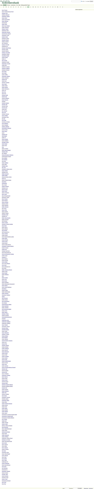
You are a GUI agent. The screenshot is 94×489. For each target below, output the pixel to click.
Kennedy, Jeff (4, 104)
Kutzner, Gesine (5, 472)
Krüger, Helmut (5, 405)
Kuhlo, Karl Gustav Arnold (7, 441)
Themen (8, 5)
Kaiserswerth (4, 22)
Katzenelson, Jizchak (6, 63)
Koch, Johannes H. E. (6, 266)
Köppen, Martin (5, 290)
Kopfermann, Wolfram (6, 323)
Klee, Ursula (4, 184)
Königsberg (4, 288)
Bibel (19, 5)
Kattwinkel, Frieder (5, 62)
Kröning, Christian (5, 394)
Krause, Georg (5, 353)
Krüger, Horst (4, 406)
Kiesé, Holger (4, 143)
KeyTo (3, 132)
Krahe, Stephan (5, 339)
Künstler (4, 5)
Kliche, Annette (5, 211)
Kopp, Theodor (5, 324)
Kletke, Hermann (5, 206)
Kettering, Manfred (5, 126)
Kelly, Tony (4, 93)
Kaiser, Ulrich (4, 24)
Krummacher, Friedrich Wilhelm (8, 417)
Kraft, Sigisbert (5, 337)
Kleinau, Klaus (5, 189)
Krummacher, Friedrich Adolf (7, 416)
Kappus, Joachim (5, 41)
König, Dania (4, 280)
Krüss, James (4, 413)
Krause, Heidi (4, 354)
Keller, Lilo (4, 90)
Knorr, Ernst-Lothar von (6, 252)
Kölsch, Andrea (5, 277)
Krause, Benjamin (5, 351)
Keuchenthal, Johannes (6, 128)
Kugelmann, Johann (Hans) (7, 438)
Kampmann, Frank (5, 35)
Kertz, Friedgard (5, 125)
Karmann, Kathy (5, 49)
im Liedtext (88, 1)
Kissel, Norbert (5, 170)
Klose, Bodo (4, 225)
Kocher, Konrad (5, 260)
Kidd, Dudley (4, 136)
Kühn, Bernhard (5, 427)
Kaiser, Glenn (4, 18)
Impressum (91, 488)
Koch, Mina (4, 268)
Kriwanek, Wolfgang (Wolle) (7, 386)
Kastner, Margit (5, 57)
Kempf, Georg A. (5, 99)
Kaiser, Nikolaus (5, 21)
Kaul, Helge (4, 71)
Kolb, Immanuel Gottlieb (6, 309)
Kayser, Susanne (5, 77)
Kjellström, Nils (5, 172)
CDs (17, 5)
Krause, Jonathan (5, 356)
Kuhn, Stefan (4, 446)
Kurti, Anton (4, 466)
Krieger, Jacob (4, 380)
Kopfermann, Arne (5, 320)
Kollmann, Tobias (5, 313)
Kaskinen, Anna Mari (6, 52)
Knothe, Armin (4, 255)
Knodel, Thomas (5, 247)
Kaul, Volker (4, 73)
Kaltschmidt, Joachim (6, 32)
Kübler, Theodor (5, 422)
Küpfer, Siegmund (5, 435)
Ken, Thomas (4, 110)
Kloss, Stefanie (5, 228)
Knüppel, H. (4, 257)
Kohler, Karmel (5, 299)
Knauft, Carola (4, 241)
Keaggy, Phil (4, 79)
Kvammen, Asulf (5, 477)
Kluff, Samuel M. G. (5, 232)
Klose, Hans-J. (5, 227)
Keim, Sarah (4, 84)
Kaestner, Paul (5, 13)
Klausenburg (4, 183)
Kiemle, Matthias (5, 140)
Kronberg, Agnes (5, 398)
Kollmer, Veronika (5, 315)
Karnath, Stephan (5, 51)
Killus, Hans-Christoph (6, 150)
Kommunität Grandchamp (7, 317)
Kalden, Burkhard (5, 27)
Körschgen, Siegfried (6, 295)
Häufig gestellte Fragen (25, 5)
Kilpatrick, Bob (5, 151)
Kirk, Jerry (4, 167)
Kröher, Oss (4, 392)
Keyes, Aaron (4, 131)
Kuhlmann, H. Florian (6, 439)
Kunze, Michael (5, 455)
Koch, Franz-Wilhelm (6, 263)
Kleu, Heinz (4, 208)
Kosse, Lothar (4, 331)
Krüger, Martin (4, 408)
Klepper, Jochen (5, 203)
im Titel (83, 1)
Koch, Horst (4, 265)
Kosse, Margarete (5, 332)
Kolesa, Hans (4, 310)
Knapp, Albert (4, 238)
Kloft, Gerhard (4, 221)
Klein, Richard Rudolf (6, 195)
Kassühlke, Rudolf (5, 55)
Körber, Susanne (5, 293)
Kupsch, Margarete (5, 463)
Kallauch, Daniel (5, 29)
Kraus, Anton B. (5, 350)
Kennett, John (4, 107)
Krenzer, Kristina (5, 370)
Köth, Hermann (5, 298)
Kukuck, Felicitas (5, 449)
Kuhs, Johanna (5, 447)
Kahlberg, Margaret (5, 14)
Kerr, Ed (3, 118)
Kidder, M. (4, 137)
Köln (3, 276)
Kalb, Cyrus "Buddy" (6, 25)
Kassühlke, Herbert (5, 54)
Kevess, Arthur (5, 129)
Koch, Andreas (5, 258)
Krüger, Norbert (5, 409)
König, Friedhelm (5, 282)
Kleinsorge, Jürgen (5, 197)
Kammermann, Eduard (6, 33)
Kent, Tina (4, 112)
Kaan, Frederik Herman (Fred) (7, 11)
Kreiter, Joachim (5, 365)
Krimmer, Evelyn (5, 381)
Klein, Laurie (4, 194)
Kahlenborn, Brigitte (6, 16)
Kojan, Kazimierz (5, 306)
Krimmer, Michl (5, 383)
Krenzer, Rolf (4, 372)
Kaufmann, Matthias (6, 68)
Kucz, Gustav (4, 419)
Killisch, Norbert (5, 148)
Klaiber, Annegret (5, 173)
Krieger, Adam (4, 378)
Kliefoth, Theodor (5, 213)
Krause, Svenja (5, 362)
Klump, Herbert (5, 233)
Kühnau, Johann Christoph (7, 425)
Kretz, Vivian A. (5, 376)
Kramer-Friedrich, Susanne (7, 340)
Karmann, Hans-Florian (6, 47)
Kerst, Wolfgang (5, 123)
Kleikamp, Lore (5, 188)
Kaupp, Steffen (5, 74)
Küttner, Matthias (5, 436)
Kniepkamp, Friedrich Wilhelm (8, 246)
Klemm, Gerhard (5, 202)
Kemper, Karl (4, 96)
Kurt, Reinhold (4, 468)
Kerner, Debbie (5, 115)
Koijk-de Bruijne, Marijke (6, 304)
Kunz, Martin (4, 458)
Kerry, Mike (4, 120)
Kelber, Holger (4, 85)
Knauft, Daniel (4, 243)
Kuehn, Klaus (4, 430)
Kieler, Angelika (5, 139)
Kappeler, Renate (5, 40)
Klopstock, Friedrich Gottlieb (7, 224)
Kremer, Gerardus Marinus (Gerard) (8, 367)
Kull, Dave (4, 450)
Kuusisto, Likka (5, 474)
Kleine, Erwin (4, 191)
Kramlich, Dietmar (5, 345)
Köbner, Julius (4, 271)
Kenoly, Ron (4, 109)
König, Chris (4, 279)
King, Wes (4, 161)
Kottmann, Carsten (5, 334)
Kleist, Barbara (5, 200)
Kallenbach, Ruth (5, 30)
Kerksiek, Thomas (5, 114)
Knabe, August (5, 235)
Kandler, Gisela (5, 36)
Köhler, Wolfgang (5, 274)
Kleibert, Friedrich (5, 186)
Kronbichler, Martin (5, 400)
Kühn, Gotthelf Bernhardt (6, 428)
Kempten (3, 101)
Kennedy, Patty (5, 106)
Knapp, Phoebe (5, 239)
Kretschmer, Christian (6, 375)
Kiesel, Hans (4, 145)
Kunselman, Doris (5, 452)
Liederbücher (13, 5)
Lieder (1, 5)
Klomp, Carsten (5, 222)
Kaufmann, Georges (6, 66)
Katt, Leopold (4, 60)
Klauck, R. (4, 178)
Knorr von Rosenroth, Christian (8, 254)
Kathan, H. (4, 58)
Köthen (3, 296)
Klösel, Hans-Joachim (6, 217)
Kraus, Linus (4, 364)
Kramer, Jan (4, 342)
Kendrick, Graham (5, 103)
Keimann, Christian (5, 82)
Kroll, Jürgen (4, 395)
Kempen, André (5, 95)
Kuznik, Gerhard (5, 476)
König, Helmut (4, 285)
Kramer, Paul (4, 343)
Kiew (3, 147)
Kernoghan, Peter (5, 117)
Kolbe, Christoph (5, 307)
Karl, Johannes (5, 43)
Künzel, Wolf (4, 433)
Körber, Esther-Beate (6, 291)
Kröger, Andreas (5, 389)
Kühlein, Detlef (5, 424)
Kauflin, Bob (4, 65)
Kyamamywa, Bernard (6, 480)
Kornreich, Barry (5, 328)
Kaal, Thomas (4, 10)
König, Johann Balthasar (6, 287)
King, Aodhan (4, 158)
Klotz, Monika (4, 230)
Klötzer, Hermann (5, 219)
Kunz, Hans (4, 457)
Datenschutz (86, 488)
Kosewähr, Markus (5, 329)
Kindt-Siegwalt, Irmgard (6, 156)
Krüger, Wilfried (5, 411)
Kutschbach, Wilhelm (6, 471)
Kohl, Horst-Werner (5, 301)
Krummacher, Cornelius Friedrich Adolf (9, 414)
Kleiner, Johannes (5, 192)
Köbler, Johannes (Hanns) (7, 269)
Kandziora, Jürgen (5, 38)
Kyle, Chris (4, 482)
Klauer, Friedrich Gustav (6, 180)
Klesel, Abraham (5, 205)
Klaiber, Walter (5, 175)
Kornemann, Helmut (6, 326)
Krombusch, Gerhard (6, 397)
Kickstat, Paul (4, 134)
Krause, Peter (4, 359)
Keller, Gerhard (5, 87)
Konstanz (4, 318)
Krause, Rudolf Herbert (6, 361)
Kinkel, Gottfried (5, 162)
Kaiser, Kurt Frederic (6, 19)
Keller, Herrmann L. (5, 88)
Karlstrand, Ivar (5, 46)
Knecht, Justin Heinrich (6, 244)
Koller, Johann (4, 312)
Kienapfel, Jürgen (5, 142)
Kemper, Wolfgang (5, 98)
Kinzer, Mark (4, 164)
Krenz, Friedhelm (5, 373)
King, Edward (4, 159)
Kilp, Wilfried (4, 153)
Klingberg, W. (4, 216)
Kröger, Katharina (5, 391)
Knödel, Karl (4, 249)
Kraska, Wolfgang (5, 348)
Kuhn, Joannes (5, 444)
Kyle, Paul (4, 483)
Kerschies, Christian (6, 121)
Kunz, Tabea (4, 460)
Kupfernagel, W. (5, 461)
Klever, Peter (4, 210)
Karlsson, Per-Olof (5, 44)
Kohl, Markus (4, 302)
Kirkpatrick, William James (7, 169)
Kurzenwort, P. (4, 469)
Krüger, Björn (4, 402)
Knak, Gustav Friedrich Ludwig (8, 236)
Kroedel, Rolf (4, 387)
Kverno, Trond (4, 479)
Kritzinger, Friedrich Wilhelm (7, 384)
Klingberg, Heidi (5, 214)
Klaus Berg (4, 181)
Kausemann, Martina (6, 76)
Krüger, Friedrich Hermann (7, 403)
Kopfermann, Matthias (6, 321)
